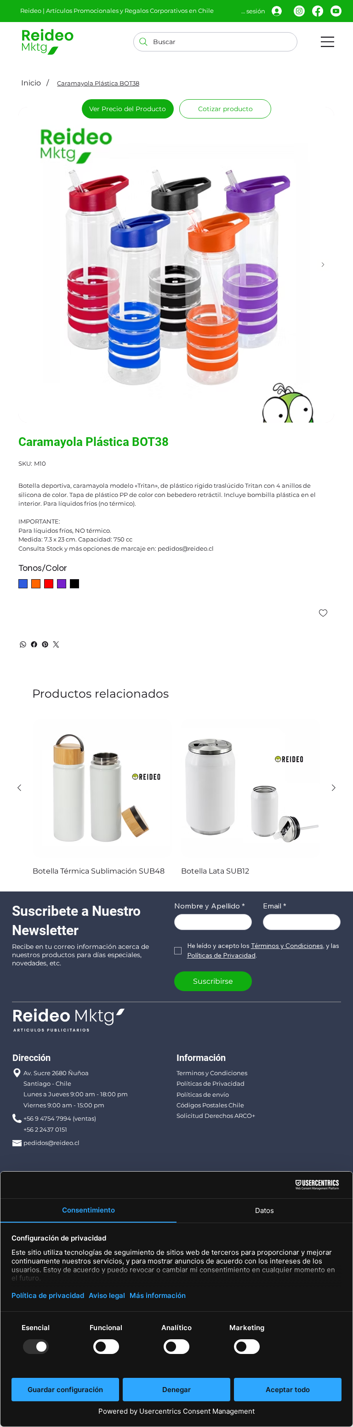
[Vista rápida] (102, 788)
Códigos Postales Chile (210, 1105)
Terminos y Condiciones (211, 1073)
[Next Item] (323, 265)
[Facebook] (317, 11)
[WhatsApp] (23, 644)
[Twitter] (56, 644)
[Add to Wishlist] (324, 613)
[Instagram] (299, 11)
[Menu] (328, 42)
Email (274, 905)
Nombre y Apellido (209, 905)
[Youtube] (336, 11)
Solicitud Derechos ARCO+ (215, 1115)
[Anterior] (19, 787)
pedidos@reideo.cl (51, 1142)
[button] (225, 108)
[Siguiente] (333, 787)
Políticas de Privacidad (210, 1083)
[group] (176, 798)
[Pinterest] (45, 644)
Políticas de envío (202, 1094)
